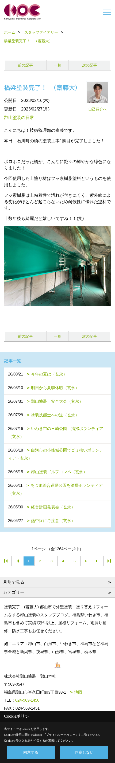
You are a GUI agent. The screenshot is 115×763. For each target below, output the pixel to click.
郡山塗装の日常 (19, 117)
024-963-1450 (27, 700)
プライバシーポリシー (60, 734)
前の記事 (25, 65)
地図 (78, 692)
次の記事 (89, 65)
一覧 (57, 65)
